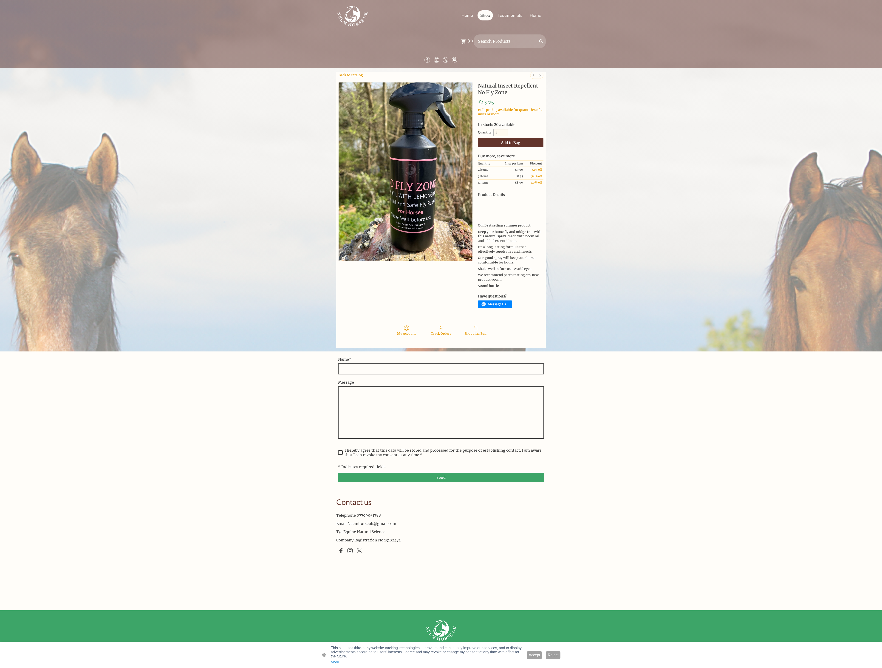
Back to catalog (351, 75)
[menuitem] (533, 75)
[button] (541, 41)
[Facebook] (427, 60)
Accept (534, 655)
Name (344, 359)
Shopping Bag (475, 333)
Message (346, 382)
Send (441, 477)
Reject (553, 655)
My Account (406, 333)
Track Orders (441, 333)
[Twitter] (445, 60)
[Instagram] (436, 60)
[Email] (455, 60)
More (335, 662)
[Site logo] (352, 15)
